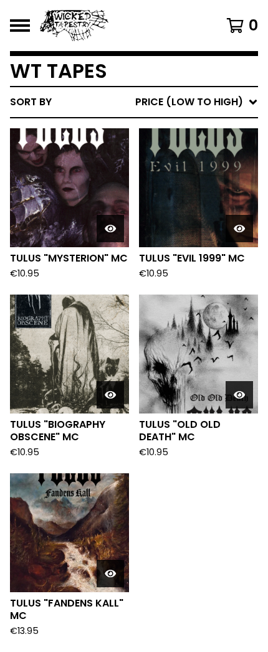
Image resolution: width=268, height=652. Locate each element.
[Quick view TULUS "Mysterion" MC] (110, 228)
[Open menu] (20, 25)
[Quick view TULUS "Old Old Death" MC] (239, 395)
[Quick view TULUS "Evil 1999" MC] (239, 228)
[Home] (116, 25)
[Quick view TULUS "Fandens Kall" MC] (110, 573)
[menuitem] (134, 102)
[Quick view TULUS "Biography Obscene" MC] (110, 395)
